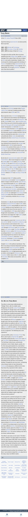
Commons (3, 147)
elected (13, 137)
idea (2, 190)
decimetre (8, 35)
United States (18, 338)
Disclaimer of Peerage (10, 474)
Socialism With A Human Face (10, 477)
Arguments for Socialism (10, 189)
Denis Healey (19, 192)
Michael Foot (17, 461)
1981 (7, 192)
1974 (10, 169)
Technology (16, 47)
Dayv (7, 106)
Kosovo (3, 63)
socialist (24, 56)
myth (19, 452)
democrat (11, 130)
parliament (16, 67)
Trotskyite (16, 65)
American (3, 366)
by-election (5, 222)
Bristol (2, 154)
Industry (20, 49)
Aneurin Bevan (4, 467)
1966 (2, 163)
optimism (16, 212)
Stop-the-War (15, 336)
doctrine (13, 426)
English (23, 108)
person (2, 35)
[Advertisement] (14, 14)
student (20, 404)
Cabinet (3, 169)
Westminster (13, 422)
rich (13, 116)
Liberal (6, 121)
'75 (16, 170)
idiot (7, 258)
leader (6, 194)
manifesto (9, 205)
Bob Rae (10, 467)
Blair (4, 60)
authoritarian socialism (4, 477)
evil (25, 338)
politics (23, 233)
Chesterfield (14, 222)
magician (21, 321)
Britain (13, 319)
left (4, 196)
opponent (10, 415)
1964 (17, 165)
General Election (12, 203)
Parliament (21, 119)
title (26, 123)
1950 (17, 128)
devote (13, 233)
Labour (13, 121)
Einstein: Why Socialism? (24, 470)
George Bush (21, 340)
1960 (13, 112)
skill (23, 249)
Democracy (17, 253)
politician (24, 130)
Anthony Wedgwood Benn (24, 461)
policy (2, 192)
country (3, 249)
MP (14, 38)
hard (2, 196)
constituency (21, 222)
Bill (8, 141)
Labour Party (9, 38)
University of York (17, 335)
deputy (3, 194)
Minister (10, 47)
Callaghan (15, 167)
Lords (13, 136)
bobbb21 (8, 297)
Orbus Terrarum (17, 470)
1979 (20, 165)
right (19, 181)
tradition (5, 161)
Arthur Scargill (10, 461)
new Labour (8, 229)
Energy (20, 51)
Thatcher (17, 180)
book (2, 189)
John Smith (20, 227)
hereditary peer (22, 121)
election (15, 158)
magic (8, 431)
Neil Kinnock (11, 227)
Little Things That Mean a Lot (4, 473)
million (20, 214)
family (15, 116)
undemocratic (21, 134)
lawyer (10, 418)
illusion (21, 323)
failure (7, 244)
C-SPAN (6, 349)
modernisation (8, 225)
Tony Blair (17, 229)
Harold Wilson (4, 159)
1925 (2, 117)
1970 (6, 163)
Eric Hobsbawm (10, 470)
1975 (14, 169)
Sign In (24, 30)
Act (6, 148)
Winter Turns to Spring (24, 474)
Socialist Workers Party (4, 462)
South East (7, 154)
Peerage (3, 148)
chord (6, 327)
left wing (11, 108)
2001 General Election (20, 231)
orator (10, 249)
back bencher (14, 41)
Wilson (8, 167)
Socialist (11, 161)
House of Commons (20, 137)
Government (12, 165)
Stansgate (8, 125)
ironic (8, 201)
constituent (15, 238)
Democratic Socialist (10, 185)
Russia (15, 386)
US (8, 375)
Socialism (3, 255)
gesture (8, 429)
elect (12, 126)
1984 (23, 220)
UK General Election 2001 (24, 465)
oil (25, 372)
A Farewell (17, 473)
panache (13, 328)
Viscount (4, 125)
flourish (21, 427)
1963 (22, 147)
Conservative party (6, 180)
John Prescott (24, 477)
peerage (21, 143)
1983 (18, 112)
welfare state (14, 56)
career (24, 207)
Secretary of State (12, 49)
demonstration (19, 63)
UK (5, 38)
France (9, 386)
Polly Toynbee (4, 470)
